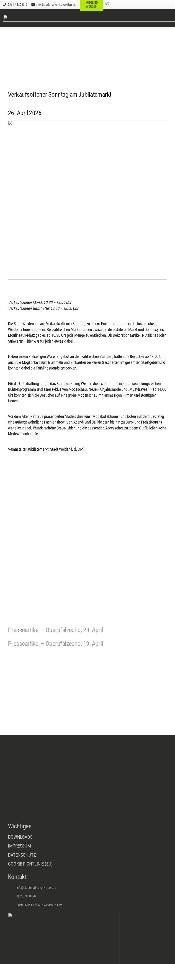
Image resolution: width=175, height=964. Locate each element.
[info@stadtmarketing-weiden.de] (12, 887)
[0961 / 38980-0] (12, 896)
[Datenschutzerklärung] (87, 856)
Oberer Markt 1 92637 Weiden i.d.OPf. (39, 905)
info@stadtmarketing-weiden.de (36, 887)
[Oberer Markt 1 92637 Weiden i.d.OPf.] (12, 905)
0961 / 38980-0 (26, 896)
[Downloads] (87, 837)
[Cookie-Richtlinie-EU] (87, 864)
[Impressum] (87, 847)
